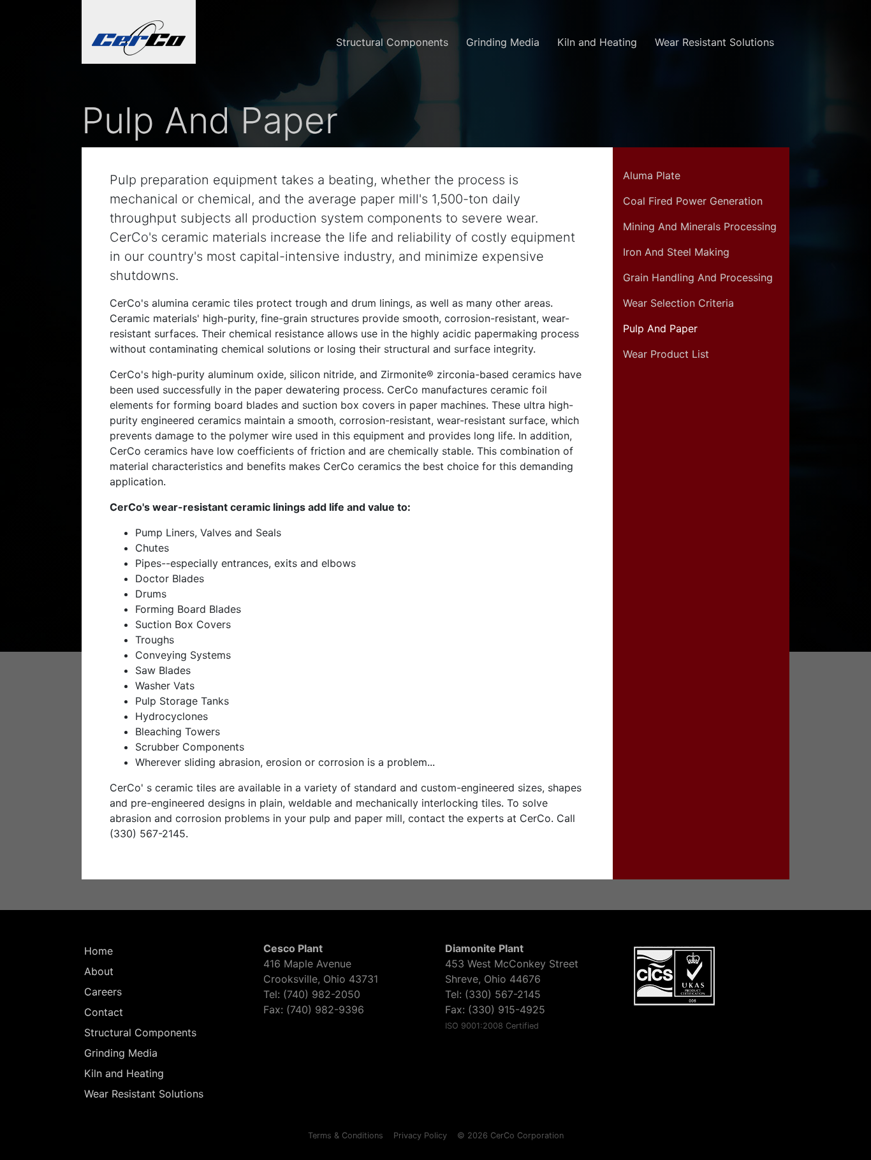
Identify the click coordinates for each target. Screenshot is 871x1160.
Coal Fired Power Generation (693, 201)
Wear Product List (666, 354)
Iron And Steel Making (676, 252)
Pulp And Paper (660, 328)
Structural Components (392, 42)
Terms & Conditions (345, 1135)
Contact (103, 1012)
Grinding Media (502, 42)
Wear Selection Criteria (678, 303)
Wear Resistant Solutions (714, 42)
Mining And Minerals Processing (700, 226)
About (98, 971)
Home (98, 950)
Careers (103, 991)
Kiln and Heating (597, 42)
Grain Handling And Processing (698, 277)
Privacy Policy (420, 1135)
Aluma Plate (651, 175)
